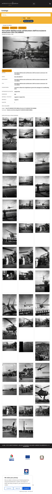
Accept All (26, 488)
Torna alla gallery (22, 27)
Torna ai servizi (14, 27)
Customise (8, 488)
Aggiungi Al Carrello (7, 70)
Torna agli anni (5, 27)
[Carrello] (50, 3)
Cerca (20, 21)
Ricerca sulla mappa (28, 21)
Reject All (18, 488)
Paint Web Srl (30, 491)
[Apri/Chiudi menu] (34, 4)
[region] (17, 483)
